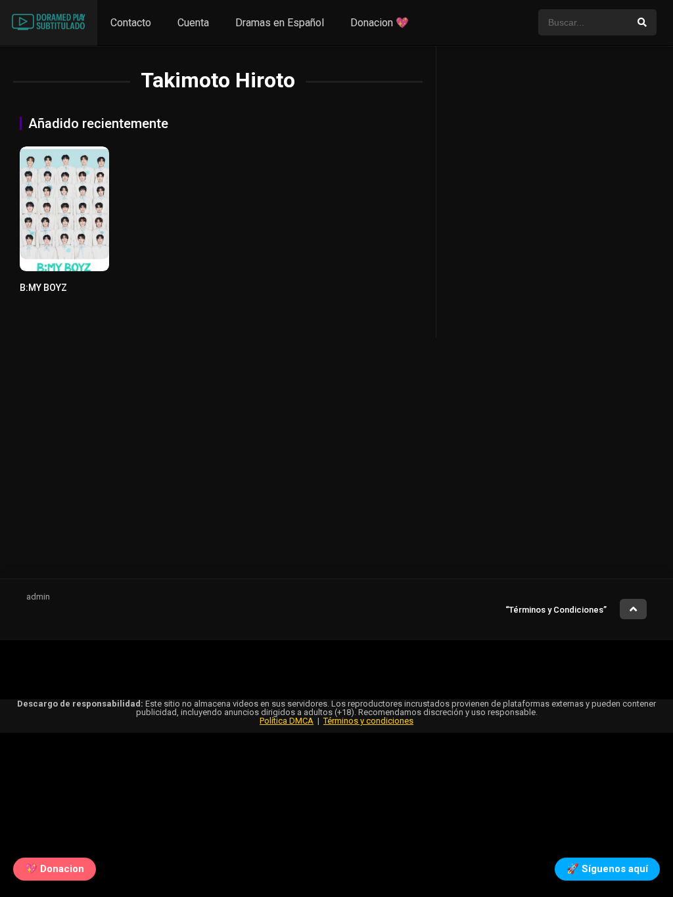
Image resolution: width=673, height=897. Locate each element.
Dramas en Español (279, 22)
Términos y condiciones (368, 721)
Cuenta (193, 22)
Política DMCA (286, 721)
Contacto (130, 22)
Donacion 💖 (379, 22)
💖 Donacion (54, 869)
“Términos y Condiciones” (556, 610)
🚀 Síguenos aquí (607, 869)
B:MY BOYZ (43, 287)
